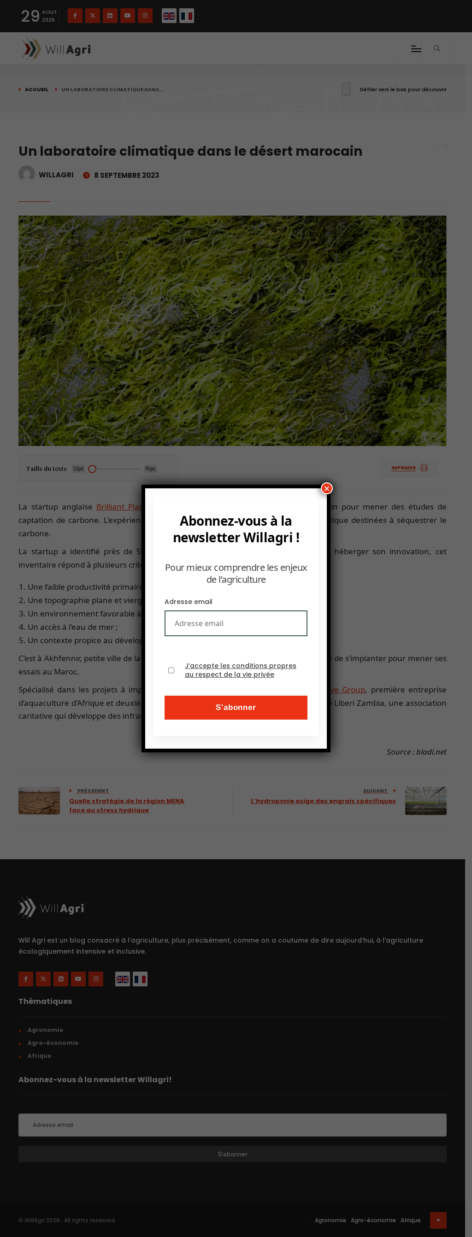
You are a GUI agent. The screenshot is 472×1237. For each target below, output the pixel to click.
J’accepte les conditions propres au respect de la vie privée (240, 671)
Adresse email (188, 601)
